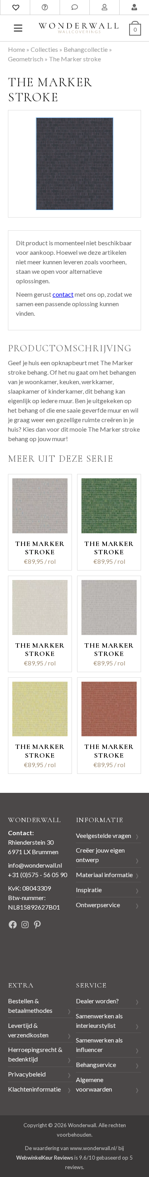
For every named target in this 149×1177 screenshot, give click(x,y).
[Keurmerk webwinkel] (26, 951)
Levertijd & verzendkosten (28, 1030)
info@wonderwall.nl (35, 865)
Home (16, 49)
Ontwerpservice (98, 904)
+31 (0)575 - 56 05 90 (37, 874)
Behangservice (96, 1064)
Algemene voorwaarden (94, 1084)
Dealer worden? (97, 1001)
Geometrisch (25, 59)
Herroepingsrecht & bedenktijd (35, 1054)
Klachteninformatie (34, 1089)
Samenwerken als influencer (99, 1044)
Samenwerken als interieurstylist (99, 1020)
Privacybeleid (27, 1074)
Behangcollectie (86, 49)
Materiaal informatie (104, 874)
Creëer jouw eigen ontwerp (100, 854)
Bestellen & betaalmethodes (30, 1005)
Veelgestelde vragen (103, 835)
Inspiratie (89, 889)
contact (63, 294)
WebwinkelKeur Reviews (44, 1157)
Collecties (44, 49)
